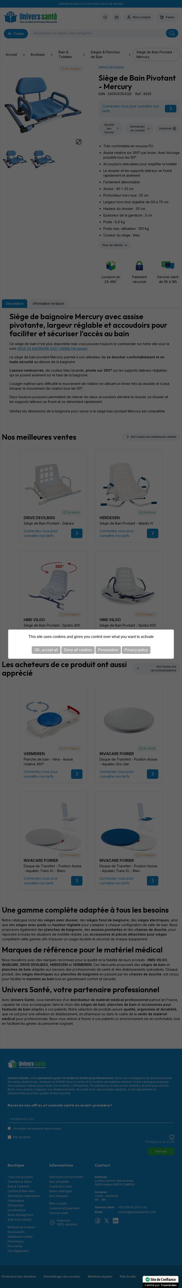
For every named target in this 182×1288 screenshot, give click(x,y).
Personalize (108, 650)
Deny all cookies (78, 650)
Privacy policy (136, 650)
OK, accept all (46, 650)
